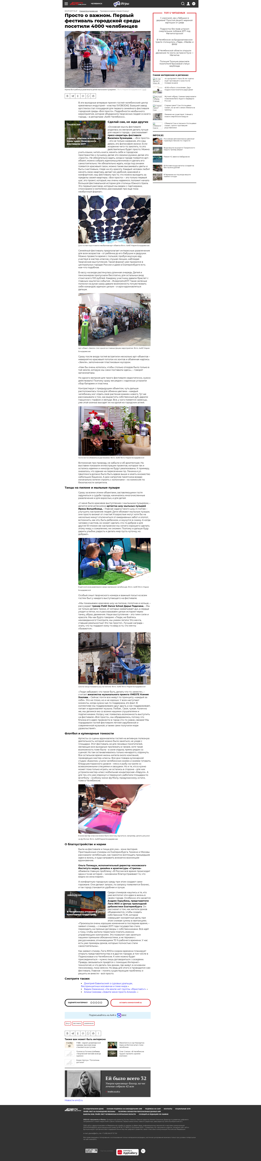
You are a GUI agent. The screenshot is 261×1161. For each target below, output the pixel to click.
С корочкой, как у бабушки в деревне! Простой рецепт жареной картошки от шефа (174, 20)
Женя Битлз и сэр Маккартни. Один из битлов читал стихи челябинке (132, 1045)
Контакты (168, 1109)
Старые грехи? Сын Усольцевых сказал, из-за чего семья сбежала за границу (179, 107)
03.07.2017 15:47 (71, 11)
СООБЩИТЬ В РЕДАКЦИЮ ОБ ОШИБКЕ (153, 1114)
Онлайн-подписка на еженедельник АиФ (124, 1109)
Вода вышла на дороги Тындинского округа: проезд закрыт (179, 149)
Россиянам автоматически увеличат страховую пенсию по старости (179, 140)
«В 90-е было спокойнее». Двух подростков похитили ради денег (178, 89)
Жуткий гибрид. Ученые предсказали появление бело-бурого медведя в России (180, 98)
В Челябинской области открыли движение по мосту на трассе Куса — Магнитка (174, 52)
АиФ (144, 90)
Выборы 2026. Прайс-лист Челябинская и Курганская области (109, 1114)
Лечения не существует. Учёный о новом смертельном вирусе (178, 115)
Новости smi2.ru (74, 1100)
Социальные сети (182, 1109)
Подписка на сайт (153, 1109)
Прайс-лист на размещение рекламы (99, 1111)
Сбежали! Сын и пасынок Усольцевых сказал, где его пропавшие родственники (180, 125)
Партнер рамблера (106, 1151)
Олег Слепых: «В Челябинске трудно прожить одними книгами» (131, 1053)
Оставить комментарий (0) (130, 1003)
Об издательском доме (93, 1109)
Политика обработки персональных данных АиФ (139, 1111)
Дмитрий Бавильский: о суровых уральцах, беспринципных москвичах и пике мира (107, 985)
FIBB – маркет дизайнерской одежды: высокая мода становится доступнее (88, 1045)
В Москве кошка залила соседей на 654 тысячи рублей (179, 167)
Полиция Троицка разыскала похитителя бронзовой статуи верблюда (174, 63)
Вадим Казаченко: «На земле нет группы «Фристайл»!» (115, 989)
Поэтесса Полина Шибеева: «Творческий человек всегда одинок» (88, 1053)
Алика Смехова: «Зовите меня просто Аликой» (110, 992)
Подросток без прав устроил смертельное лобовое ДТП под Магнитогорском (174, 31)
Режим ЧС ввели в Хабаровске (177, 157)
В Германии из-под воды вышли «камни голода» (177, 175)
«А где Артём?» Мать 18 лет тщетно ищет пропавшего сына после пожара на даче (179, 81)
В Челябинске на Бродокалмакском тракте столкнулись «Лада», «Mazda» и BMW (175, 42)
